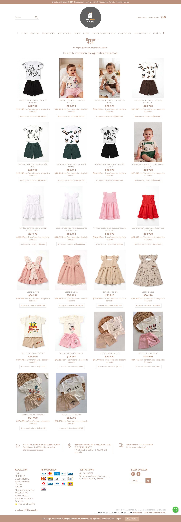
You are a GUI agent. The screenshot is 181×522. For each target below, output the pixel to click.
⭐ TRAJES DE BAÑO (25, 504)
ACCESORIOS (124, 33)
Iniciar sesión (154, 17)
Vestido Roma (71, 292)
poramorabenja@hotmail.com (96, 476)
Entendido (131, 519)
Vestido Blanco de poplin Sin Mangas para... (33, 229)
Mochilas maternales (103, 33)
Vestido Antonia (109, 292)
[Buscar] (36, 17)
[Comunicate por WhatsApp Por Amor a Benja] (175, 510)
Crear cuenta (142, 17)
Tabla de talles (142, 33)
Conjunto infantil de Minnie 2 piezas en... (33, 101)
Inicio (24, 33)
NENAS (77, 33)
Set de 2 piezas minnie (148, 353)
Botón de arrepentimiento (155, 513)
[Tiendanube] (26, 511)
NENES (86, 33)
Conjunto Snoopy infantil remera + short (148, 165)
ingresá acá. (137, 513)
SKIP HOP (34, 33)
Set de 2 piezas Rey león (33, 415)
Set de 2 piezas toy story (32, 353)
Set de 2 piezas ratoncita (71, 353)
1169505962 (88, 473)
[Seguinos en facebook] (138, 474)
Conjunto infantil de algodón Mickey (32, 165)
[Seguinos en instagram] (133, 474)
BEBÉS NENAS (48, 33)
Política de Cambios (24, 498)
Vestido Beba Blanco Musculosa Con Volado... (71, 229)
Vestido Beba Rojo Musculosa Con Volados (148, 229)
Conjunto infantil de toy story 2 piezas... (109, 101)
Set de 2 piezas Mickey (71, 415)
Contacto (19, 501)
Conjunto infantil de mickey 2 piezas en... (148, 101)
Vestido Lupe (33, 292)
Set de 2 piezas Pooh (109, 353)
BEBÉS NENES (64, 33)
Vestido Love (148, 292)
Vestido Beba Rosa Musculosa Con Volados (109, 229)
